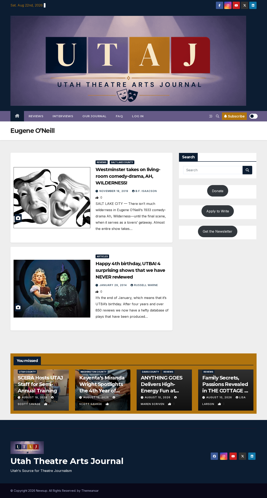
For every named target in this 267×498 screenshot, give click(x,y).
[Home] (17, 116)
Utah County (27, 372)
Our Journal (94, 116)
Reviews (36, 116)
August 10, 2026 (158, 397)
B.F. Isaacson (146, 191)
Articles (102, 256)
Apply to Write (217, 211)
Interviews (63, 116)
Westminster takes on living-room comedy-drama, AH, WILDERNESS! (128, 176)
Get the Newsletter (217, 231)
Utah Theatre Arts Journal (66, 461)
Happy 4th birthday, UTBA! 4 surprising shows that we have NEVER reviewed (130, 270)
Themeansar (90, 490)
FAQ (119, 116)
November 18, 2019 (114, 191)
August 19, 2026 (35, 397)
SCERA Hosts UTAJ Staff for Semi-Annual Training (40, 384)
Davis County (150, 372)
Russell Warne (146, 285)
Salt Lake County (122, 162)
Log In (138, 116)
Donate (217, 191)
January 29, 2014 (113, 285)
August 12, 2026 (96, 397)
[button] (217, 116)
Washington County (93, 372)
